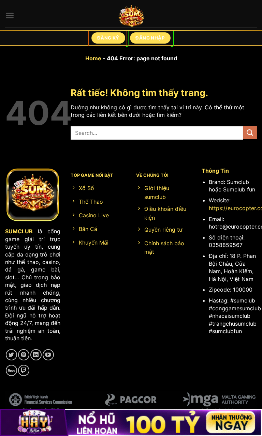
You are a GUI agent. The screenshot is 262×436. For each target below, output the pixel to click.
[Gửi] (250, 132)
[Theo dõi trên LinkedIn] (36, 354)
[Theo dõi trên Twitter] (11, 354)
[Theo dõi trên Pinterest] (23, 354)
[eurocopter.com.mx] (131, 17)
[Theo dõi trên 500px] (11, 370)
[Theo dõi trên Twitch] (23, 370)
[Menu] (9, 15)
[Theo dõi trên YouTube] (48, 354)
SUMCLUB (19, 231)
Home (93, 58)
